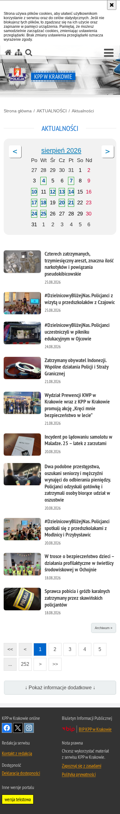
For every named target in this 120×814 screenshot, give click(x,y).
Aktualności (83, 110)
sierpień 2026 (61, 150)
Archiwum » (103, 628)
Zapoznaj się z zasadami (81, 765)
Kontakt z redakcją (17, 753)
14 (71, 192)
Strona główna (18, 110)
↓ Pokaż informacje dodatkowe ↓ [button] (60, 687)
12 (52, 192)
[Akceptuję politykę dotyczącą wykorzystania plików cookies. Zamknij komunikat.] (111, 5)
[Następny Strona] (108, 151)
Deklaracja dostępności (21, 773)
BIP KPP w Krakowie (95, 729)
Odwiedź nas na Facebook (7, 728)
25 (43, 214)
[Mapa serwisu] (18, 52)
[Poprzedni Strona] (15, 151)
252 (24, 662)
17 (34, 203)
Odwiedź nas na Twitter (18, 728)
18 (43, 203)
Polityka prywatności (79, 774)
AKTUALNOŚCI (52, 110)
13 (62, 192)
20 (62, 203)
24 (34, 214)
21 (71, 203)
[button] (109, 53)
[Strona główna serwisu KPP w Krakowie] (8, 52)
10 (34, 192)
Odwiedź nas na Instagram (29, 728)
